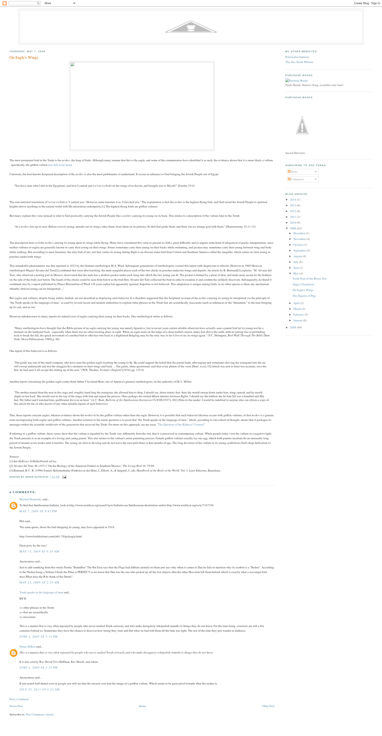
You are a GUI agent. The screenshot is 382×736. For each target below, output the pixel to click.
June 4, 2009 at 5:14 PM (38, 636)
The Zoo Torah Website (299, 62)
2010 (293, 222)
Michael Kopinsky (30, 499)
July (296, 262)
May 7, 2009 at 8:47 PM (38, 511)
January (298, 320)
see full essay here (60, 165)
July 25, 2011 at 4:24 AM (39, 689)
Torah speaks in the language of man (41, 592)
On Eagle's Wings (24, 57)
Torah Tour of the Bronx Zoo (309, 278)
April (296, 303)
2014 (293, 199)
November (299, 239)
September (300, 250)
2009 (293, 228)
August (298, 256)
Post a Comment (19, 699)
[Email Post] (63, 477)
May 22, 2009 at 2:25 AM (39, 582)
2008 (293, 327)
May (296, 273)
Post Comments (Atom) (39, 714)
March (297, 309)
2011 (293, 217)
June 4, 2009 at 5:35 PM (38, 667)
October (298, 245)
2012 (293, 211)
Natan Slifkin (27, 646)
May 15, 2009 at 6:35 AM (39, 551)
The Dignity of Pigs (304, 296)
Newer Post (16, 706)
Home (142, 706)
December (299, 233)
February (299, 314)
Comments (297, 179)
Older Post (268, 706)
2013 (293, 205)
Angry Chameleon (303, 284)
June (296, 268)
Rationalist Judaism (297, 57)
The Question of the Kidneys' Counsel (180, 424)
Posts (293, 172)
